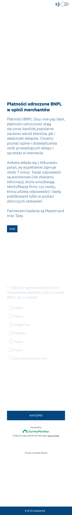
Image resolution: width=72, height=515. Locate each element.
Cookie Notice (40, 452)
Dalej (12, 228)
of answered (35, 510)
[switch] (69, 4)
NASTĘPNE (36, 415)
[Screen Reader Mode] (62, 4)
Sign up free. (53, 435)
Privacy (28, 452)
